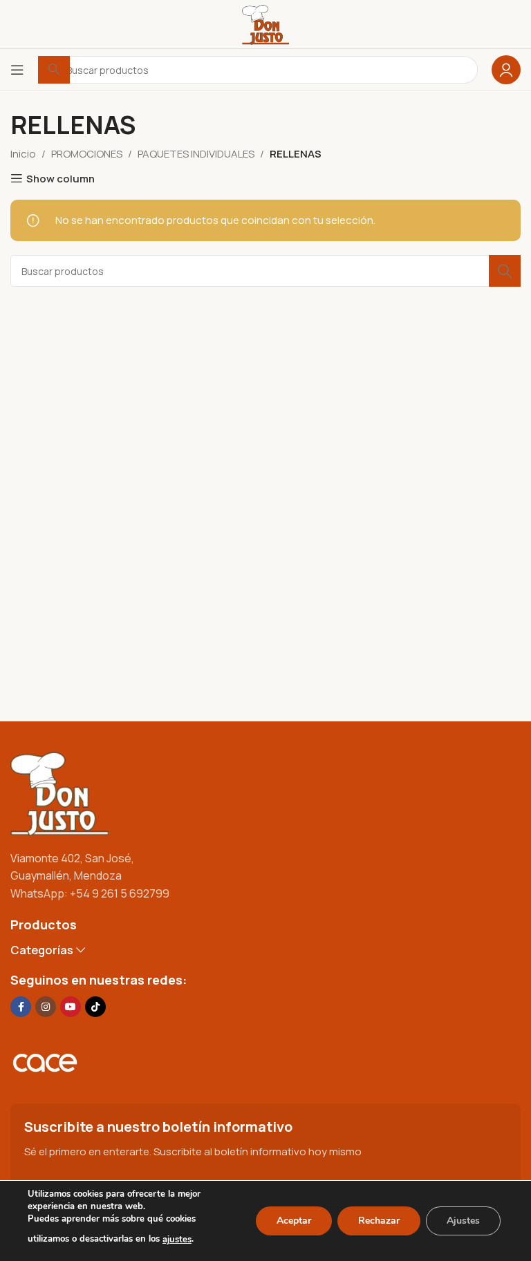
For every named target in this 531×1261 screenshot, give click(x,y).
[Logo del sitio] (265, 23)
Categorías (41, 950)
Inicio (23, 153)
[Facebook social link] (20, 1006)
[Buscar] (505, 271)
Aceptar (294, 1220)
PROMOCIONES (86, 153)
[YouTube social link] (70, 1006)
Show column (60, 178)
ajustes (177, 1239)
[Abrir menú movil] (17, 70)
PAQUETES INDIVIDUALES (196, 153)
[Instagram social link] (45, 1006)
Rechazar (379, 1220)
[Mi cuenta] (506, 70)
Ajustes (463, 1220)
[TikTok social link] (95, 1006)
